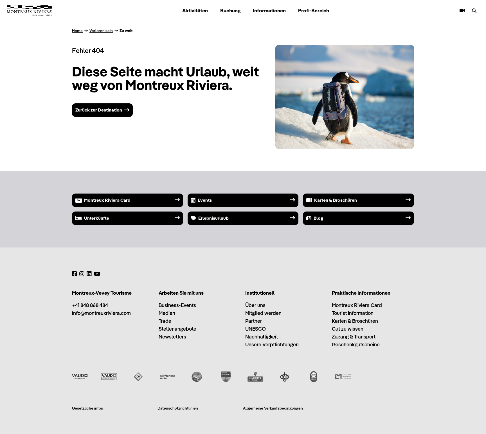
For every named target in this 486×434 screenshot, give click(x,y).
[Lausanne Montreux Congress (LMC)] (343, 376)
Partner (253, 321)
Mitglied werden (263, 313)
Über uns (255, 305)
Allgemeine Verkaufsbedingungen (273, 408)
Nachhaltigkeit (261, 336)
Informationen (269, 10)
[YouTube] (97, 274)
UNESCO (255, 329)
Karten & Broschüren (355, 321)
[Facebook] (74, 274)
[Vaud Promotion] (79, 376)
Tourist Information (353, 313)
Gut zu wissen (347, 329)
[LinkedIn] (89, 274)
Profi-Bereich (313, 10)
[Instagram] (81, 274)
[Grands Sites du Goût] (255, 376)
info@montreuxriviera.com (101, 313)
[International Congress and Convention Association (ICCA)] (313, 376)
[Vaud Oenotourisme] (138, 376)
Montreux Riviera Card (357, 305)
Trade (165, 321)
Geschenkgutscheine (356, 344)
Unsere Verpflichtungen (272, 344)
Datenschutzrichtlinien (178, 408)
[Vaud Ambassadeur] (109, 376)
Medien (167, 313)
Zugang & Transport (353, 336)
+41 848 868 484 (90, 305)
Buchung (230, 10)
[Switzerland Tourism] (167, 376)
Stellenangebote (177, 329)
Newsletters (172, 336)
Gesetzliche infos (87, 408)
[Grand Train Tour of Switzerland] (226, 376)
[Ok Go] (284, 376)
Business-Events (177, 305)
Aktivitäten (195, 10)
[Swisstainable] (196, 376)
